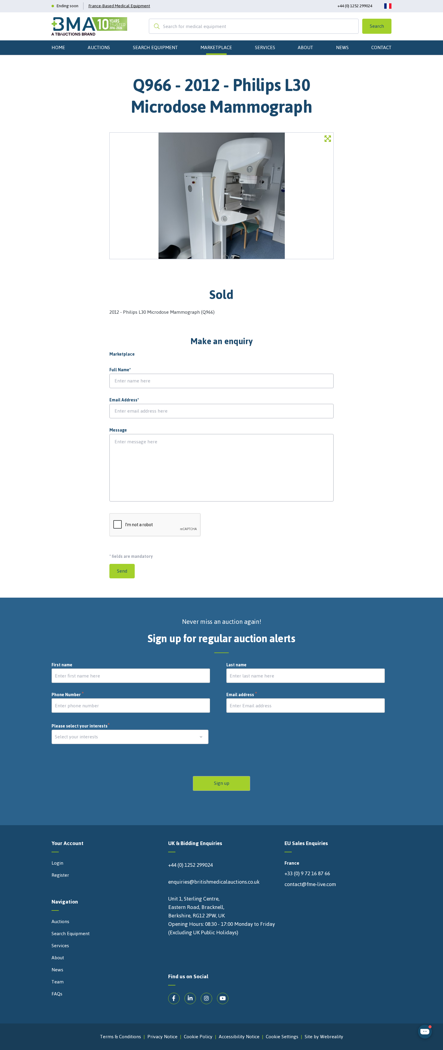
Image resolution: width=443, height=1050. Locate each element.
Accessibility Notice (239, 1036)
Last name (236, 665)
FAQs (57, 994)
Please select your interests (81, 726)
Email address (241, 695)
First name (62, 665)
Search (377, 26)
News (342, 47)
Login (57, 863)
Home (58, 47)
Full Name (120, 370)
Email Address (124, 400)
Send (122, 571)
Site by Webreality (324, 1036)
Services (265, 47)
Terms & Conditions (120, 1036)
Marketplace (216, 47)
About (305, 47)
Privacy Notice (162, 1036)
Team (58, 982)
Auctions (99, 47)
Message (118, 430)
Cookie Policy (198, 1036)
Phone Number (68, 695)
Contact (381, 47)
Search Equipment (155, 47)
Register (60, 875)
